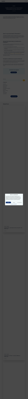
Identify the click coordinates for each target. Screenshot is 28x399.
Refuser (14, 202)
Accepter (8, 202)
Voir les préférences (19, 202)
